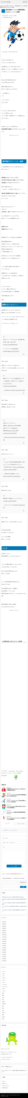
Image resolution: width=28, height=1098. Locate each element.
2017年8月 (4, 943)
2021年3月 (4, 923)
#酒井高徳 (17, 378)
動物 (3, 995)
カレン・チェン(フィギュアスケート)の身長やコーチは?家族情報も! (16, 818)
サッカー (15, 772)
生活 (3, 1005)
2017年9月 (4, 941)
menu (26, 2)
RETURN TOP (23, 882)
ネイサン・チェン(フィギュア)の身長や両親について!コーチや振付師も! (16, 801)
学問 (3, 997)
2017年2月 (4, 956)
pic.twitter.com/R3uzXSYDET (10, 469)
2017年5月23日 (16, 476)
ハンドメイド (4, 984)
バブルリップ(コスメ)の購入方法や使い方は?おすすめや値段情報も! (16, 807)
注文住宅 (4, 1003)
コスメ (3, 975)
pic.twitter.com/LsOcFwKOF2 (10, 433)
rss (24, 2)
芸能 (3, 1008)
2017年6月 (4, 947)
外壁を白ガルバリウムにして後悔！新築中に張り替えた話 (13, 896)
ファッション (9, 772)
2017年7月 (4, 945)
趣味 (3, 1014)
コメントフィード (5, 1085)
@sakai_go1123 (12, 430)
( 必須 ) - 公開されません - (9, 842)
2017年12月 (4, 934)
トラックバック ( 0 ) (20, 823)
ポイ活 (3, 988)
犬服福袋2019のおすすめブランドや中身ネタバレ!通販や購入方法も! (16, 789)
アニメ (3, 971)
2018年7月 (4, 932)
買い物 (3, 1012)
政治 (3, 999)
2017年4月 (4, 952)
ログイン (4, 1081)
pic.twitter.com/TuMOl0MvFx (10, 386)
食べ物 (3, 1016)
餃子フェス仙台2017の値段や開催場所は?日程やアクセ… (13, 873)
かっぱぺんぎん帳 (5, 1)
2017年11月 (4, 936)
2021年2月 (4, 926)
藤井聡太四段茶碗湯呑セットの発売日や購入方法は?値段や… (14, 878)
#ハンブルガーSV (7, 383)
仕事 (3, 992)
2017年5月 (4, 949)
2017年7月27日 (15, 351)
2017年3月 (4, 954)
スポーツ (4, 772)
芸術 (3, 1010)
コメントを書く (14, 15)
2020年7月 (4, 928)
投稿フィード (4, 1083)
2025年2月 (4, 921)
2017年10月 (4, 939)
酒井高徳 (19, 772)
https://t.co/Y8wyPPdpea (18, 467)
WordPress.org (5, 1087)
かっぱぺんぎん (6, 15)
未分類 (3, 1001)
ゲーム (3, 973)
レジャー (4, 990)
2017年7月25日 (21, 390)
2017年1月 (4, 958)
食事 (3, 1018)
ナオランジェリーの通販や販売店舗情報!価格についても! (16, 813)
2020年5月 (4, 930)
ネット (3, 982)
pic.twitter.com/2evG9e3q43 (9, 501)
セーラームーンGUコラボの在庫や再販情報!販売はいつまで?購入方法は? (16, 795)
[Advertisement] (14, 146)
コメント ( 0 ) (7, 823)
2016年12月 (4, 960)
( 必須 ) (5, 838)
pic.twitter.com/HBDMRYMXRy (10, 344)
